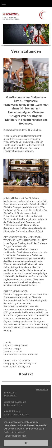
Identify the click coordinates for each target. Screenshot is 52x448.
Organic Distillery (28, 148)
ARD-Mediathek (33, 130)
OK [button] (26, 443)
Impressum (9, 392)
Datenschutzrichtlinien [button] (15, 436)
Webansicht (42, 389)
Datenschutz (10, 396)
